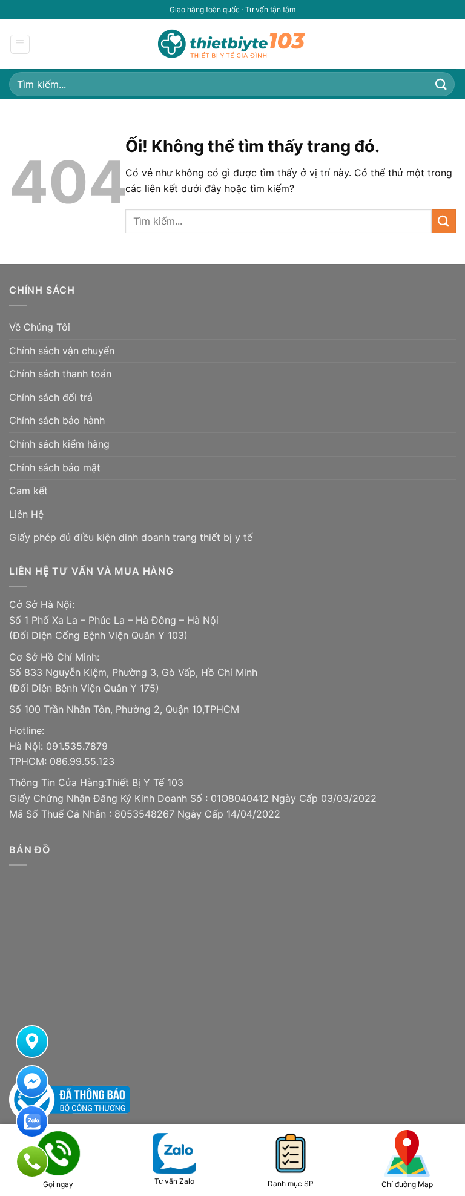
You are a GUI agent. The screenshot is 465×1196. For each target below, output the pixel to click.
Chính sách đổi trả (51, 397)
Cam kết (28, 490)
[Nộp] (441, 84)
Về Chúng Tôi (39, 327)
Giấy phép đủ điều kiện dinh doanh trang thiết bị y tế (130, 537)
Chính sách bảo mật (55, 467)
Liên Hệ (26, 514)
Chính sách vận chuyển (61, 351)
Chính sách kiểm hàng (59, 444)
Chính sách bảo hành (57, 420)
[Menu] (20, 44)
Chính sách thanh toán (60, 374)
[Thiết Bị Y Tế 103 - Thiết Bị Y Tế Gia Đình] (232, 44)
